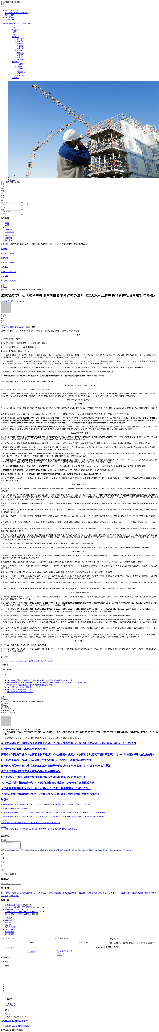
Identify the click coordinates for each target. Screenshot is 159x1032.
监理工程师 (21, 73)
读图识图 (8, 238)
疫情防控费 (9, 236)
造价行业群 (9, 15)
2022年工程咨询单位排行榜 (19, 689)
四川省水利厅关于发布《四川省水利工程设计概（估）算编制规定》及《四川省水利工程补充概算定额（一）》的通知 (68, 743)
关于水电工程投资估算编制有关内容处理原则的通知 (31, 771)
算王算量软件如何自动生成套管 (17, 914)
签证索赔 (20, 46)
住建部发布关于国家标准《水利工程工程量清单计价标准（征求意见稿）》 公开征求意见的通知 (56, 765)
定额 (7, 223)
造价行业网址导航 (12, 10)
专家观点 (15, 32)
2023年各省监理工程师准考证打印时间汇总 (21, 912)
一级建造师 (21, 64)
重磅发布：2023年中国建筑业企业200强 (24, 687)
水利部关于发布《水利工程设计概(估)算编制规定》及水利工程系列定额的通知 (46, 760)
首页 (14, 28)
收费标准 (8, 230)
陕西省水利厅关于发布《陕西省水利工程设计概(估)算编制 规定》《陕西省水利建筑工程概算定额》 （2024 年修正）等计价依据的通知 (78, 754)
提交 (3, 870)
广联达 (39, 893)
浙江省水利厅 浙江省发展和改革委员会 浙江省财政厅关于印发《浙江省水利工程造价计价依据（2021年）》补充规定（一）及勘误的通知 (53, 812)
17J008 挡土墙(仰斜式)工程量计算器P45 (20, 907)
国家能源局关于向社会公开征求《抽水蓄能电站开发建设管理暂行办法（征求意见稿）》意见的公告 (47, 683)
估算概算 (20, 50)
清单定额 (143, 893)
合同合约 (20, 43)
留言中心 (8, 923)
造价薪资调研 (10, 927)
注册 (2, 6)
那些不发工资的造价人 (13, 905)
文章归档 (8, 918)
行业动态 (15, 30)
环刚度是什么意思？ (13, 909)
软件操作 (8, 240)
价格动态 (15, 78)
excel (34, 893)
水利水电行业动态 (15, 327)
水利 (7, 225)
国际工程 (20, 53)
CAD (10, 896)
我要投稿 (8, 920)
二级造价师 (21, 71)
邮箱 (2, 858)
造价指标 (15, 34)
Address (4, 866)
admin (13, 729)
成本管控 (20, 39)
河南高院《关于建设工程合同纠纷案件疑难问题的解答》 (30, 685)
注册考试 (15, 62)
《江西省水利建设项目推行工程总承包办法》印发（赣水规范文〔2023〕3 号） (46, 788)
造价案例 (20, 59)
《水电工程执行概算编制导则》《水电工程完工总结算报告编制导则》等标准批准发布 (50, 793)
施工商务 (15, 896)
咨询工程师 (21, 75)
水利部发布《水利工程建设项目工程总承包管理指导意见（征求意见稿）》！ (45, 777)
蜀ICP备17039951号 (64, 951)
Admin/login (9, 232)
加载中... (6, 799)
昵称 (2, 854)
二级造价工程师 (60, 893)
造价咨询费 (9, 17)
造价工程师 (12, 893)
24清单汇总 (9, 20)
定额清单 (20, 55)
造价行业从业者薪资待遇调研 (16, 13)
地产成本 (95, 893)
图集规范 (150, 893)
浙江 (7, 227)
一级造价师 (21, 66)
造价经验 (15, 37)
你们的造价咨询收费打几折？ (20, 692)
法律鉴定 (20, 57)
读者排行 (8, 925)
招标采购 (20, 41)
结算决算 (20, 48)
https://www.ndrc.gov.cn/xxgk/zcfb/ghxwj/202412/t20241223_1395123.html (27, 661)
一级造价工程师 (84, 893)
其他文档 (4, 893)
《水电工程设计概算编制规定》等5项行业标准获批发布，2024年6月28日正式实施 (47, 782)
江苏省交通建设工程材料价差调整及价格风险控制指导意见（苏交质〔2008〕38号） (40, 680)
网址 (2, 862)
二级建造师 (21, 69)
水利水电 (7, 244)
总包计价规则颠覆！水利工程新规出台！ (24, 748)
